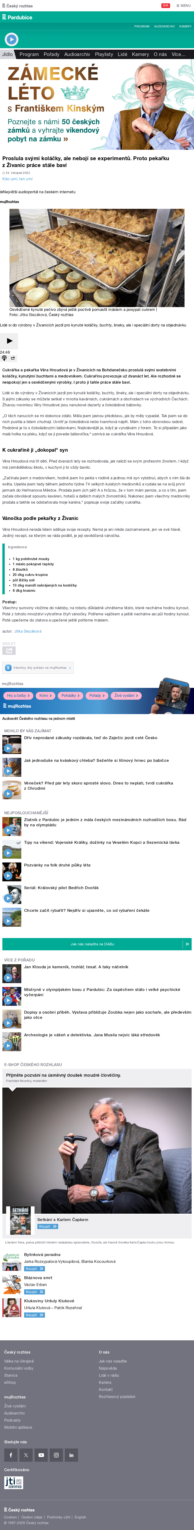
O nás (160, 54)
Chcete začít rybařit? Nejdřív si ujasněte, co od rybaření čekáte (87, 910)
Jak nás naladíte (113, 1361)
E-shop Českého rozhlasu (33, 1065)
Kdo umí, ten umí (17, 179)
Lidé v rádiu (109, 1375)
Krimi (44, 695)
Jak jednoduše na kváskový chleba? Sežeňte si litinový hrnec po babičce (96, 760)
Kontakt (106, 1389)
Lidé (122, 54)
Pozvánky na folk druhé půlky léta (57, 865)
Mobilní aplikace (18, 1427)
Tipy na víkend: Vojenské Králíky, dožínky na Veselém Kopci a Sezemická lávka (101, 842)
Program (141, 26)
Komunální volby (18, 1368)
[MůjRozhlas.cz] (9, 202)
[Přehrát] (9, 341)
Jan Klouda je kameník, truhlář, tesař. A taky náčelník (76, 966)
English (80, 1517)
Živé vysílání (124, 695)
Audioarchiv (164, 26)
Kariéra (105, 1382)
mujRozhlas (12, 683)
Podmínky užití (58, 1517)
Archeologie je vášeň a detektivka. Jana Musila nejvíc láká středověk (92, 1035)
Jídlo (7, 54)
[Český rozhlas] (17, 5)
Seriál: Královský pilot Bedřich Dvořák (61, 887)
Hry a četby (16, 695)
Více (179, 54)
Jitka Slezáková (33, 315)
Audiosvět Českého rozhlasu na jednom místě (38, 718)
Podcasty (12, 1420)
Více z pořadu (19, 960)
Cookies (10, 1517)
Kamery (185, 26)
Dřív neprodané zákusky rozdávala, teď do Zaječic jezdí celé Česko (90, 737)
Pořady (52, 54)
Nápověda (108, 1368)
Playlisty (104, 54)
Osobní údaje (32, 1517)
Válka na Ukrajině (19, 1361)
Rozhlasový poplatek (117, 1396)
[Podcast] (4, 358)
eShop (10, 1382)
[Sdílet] (13, 358)
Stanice (11, 1375)
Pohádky (69, 695)
